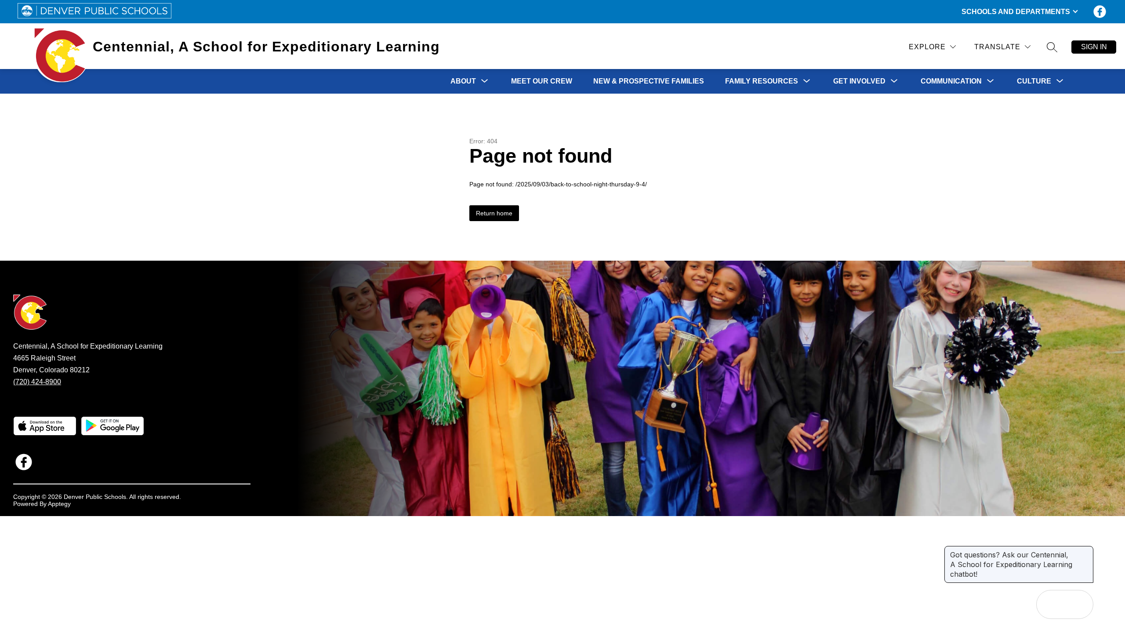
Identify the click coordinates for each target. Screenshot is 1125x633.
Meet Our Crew (541, 81)
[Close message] (1086, 550)
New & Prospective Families (648, 81)
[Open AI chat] (1079, 604)
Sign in (1094, 47)
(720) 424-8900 (37, 382)
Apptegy (59, 503)
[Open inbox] (1050, 604)
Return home (494, 213)
